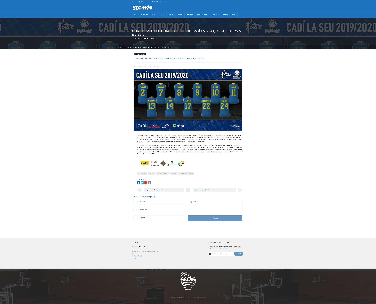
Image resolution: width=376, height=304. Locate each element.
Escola (154, 15)
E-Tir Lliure (215, 15)
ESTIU (234, 15)
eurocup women (162, 173)
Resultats (190, 15)
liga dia (173, 173)
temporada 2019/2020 (186, 173)
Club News (126, 47)
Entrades (144, 15)
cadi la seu (142, 173)
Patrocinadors (202, 15)
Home (117, 47)
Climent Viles (142, 66)
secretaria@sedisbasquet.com (141, 1)
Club (135, 15)
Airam (162, 15)
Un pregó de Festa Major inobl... (156, 190)
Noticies (171, 15)
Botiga (225, 15)
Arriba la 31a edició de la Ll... (204, 190)
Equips (180, 15)
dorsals (152, 173)
